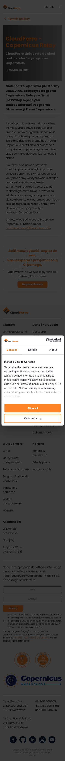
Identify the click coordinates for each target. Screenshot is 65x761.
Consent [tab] (12, 349)
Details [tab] (32, 349)
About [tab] (53, 349)
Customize (30, 418)
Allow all (32, 408)
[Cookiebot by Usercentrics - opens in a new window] (46, 340)
